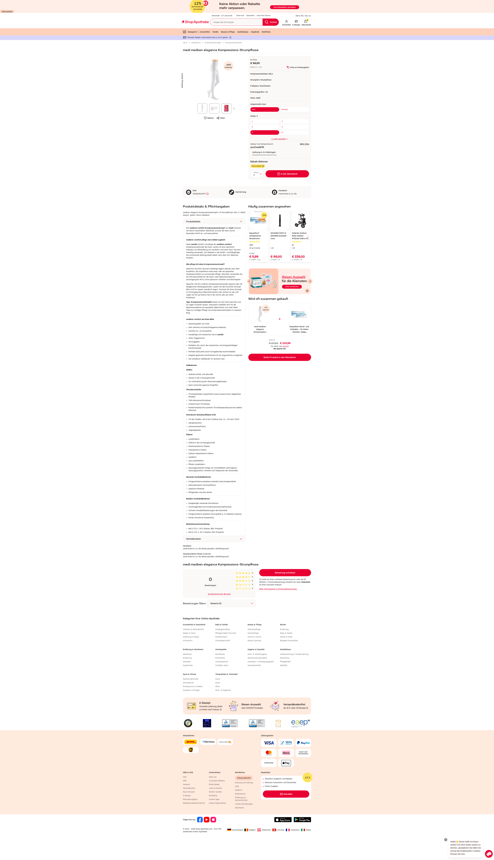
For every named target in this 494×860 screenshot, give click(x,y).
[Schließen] (284, 392)
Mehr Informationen (247, 456)
